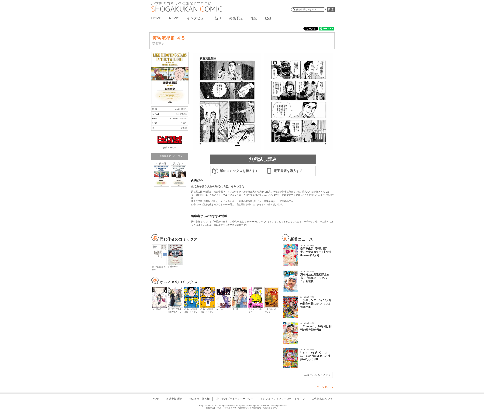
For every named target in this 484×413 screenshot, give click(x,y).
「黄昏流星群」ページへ (169, 156)
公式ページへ (169, 147)
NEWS (174, 18)
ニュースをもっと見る (317, 374)
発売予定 (236, 18)
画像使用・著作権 (199, 398)
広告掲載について (322, 398)
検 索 (331, 9)
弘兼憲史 (158, 43)
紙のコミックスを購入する (239, 171)
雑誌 (253, 18)
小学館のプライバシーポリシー (234, 398)
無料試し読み (263, 159)
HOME (156, 18)
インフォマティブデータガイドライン (282, 398)
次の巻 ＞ (178, 163)
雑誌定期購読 (174, 398)
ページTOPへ (325, 386)
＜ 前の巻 (161, 163)
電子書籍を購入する (288, 171)
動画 (268, 18)
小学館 (155, 398)
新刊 (218, 18)
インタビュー (197, 18)
